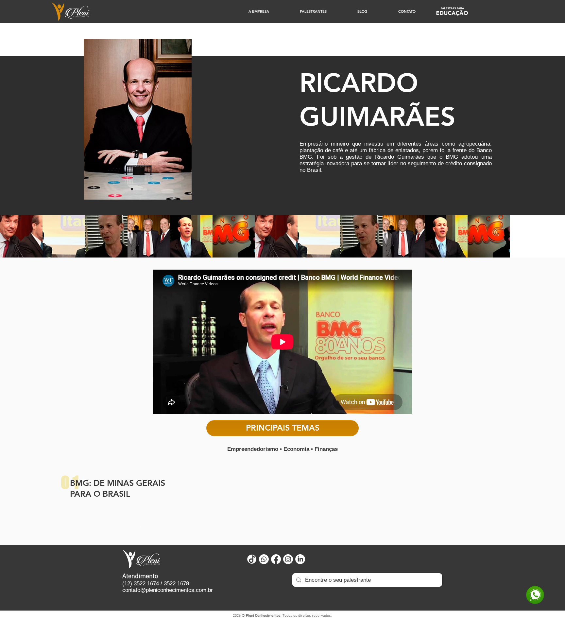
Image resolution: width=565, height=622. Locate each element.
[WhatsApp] (535, 595)
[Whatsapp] (264, 559)
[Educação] (452, 11)
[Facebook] (276, 559)
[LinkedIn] (300, 559)
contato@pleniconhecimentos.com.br (167, 590)
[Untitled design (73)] (252, 559)
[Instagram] (288, 559)
